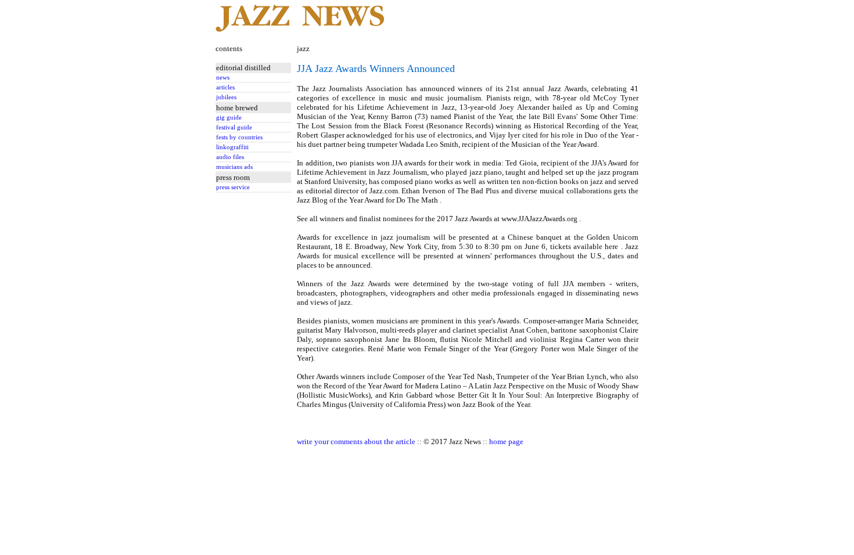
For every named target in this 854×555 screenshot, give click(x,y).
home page (506, 441)
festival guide (234, 127)
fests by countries (239, 137)
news (222, 77)
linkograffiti (232, 147)
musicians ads (234, 167)
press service (233, 187)
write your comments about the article (356, 441)
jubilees (226, 97)
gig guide (229, 117)
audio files (230, 157)
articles (225, 87)
